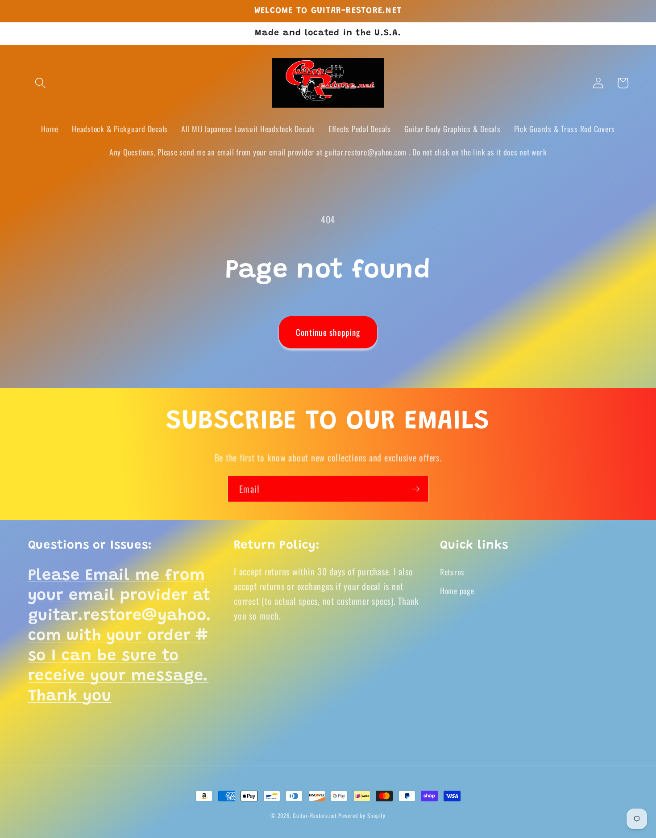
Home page (457, 590)
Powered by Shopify (362, 815)
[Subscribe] (415, 489)
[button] (40, 83)
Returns (452, 572)
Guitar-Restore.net (315, 815)
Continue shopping (328, 332)
